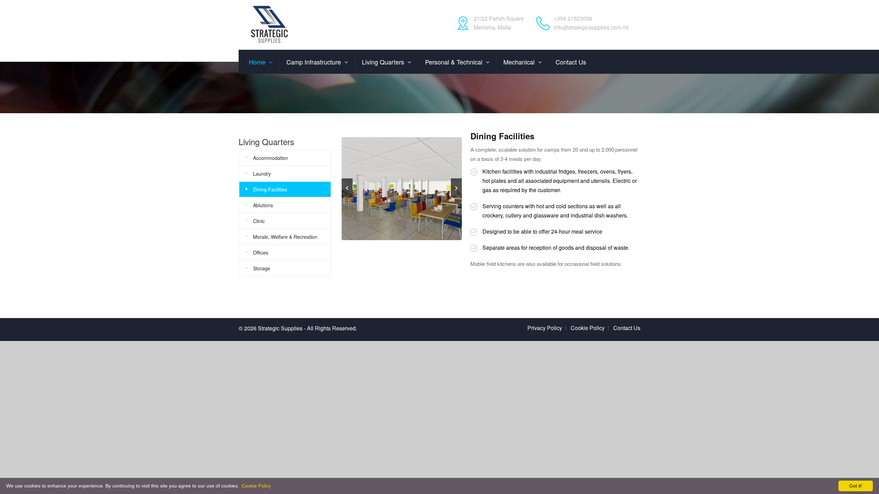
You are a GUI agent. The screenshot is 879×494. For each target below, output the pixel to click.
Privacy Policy (544, 328)
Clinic (259, 220)
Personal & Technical (453, 61)
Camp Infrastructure (313, 61)
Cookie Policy (588, 328)
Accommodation (270, 157)
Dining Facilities (270, 189)
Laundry (262, 173)
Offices (260, 252)
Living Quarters (383, 61)
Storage (261, 268)
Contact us (571, 61)
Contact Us (626, 328)
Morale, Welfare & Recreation (285, 236)
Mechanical (519, 61)
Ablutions (263, 205)
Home (257, 61)
